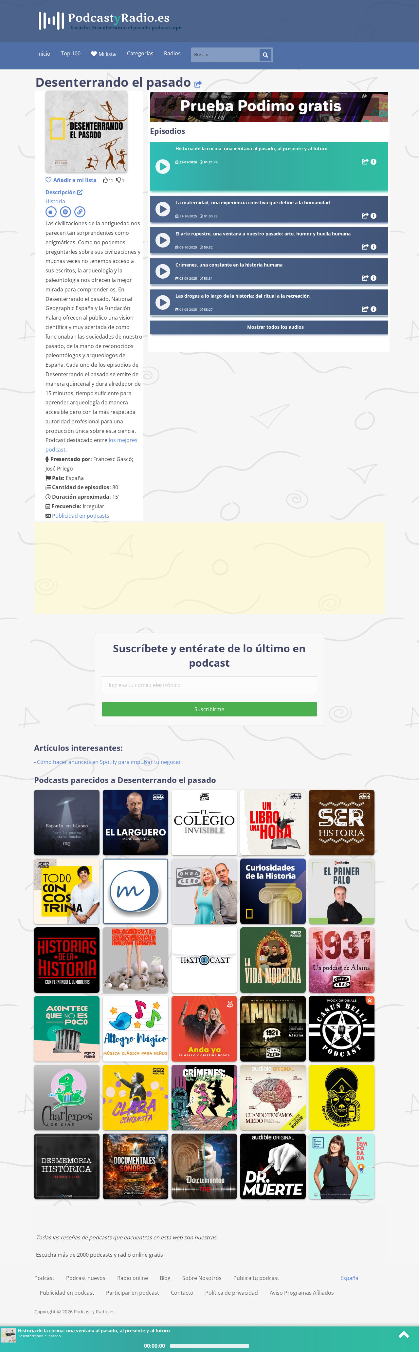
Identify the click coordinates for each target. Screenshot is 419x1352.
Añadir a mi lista (75, 180)
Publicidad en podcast (67, 1292)
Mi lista (107, 54)
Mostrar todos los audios (275, 327)
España (349, 1278)
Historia (55, 201)
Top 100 (71, 53)
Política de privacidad (231, 1292)
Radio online (132, 1278)
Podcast (44, 1278)
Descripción (61, 192)
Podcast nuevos (85, 1278)
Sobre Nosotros (202, 1278)
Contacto (182, 1292)
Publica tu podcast (256, 1278)
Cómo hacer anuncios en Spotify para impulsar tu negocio (108, 762)
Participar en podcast (132, 1292)
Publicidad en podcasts (80, 515)
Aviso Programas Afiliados (302, 1292)
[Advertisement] (209, 568)
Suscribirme (209, 709)
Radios (172, 53)
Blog (165, 1278)
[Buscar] (265, 55)
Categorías (140, 53)
